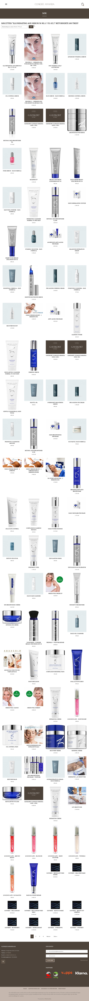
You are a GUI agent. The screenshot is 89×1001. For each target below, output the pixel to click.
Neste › (49, 936)
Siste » (55, 936)
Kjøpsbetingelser (34, 988)
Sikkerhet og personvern (49, 988)
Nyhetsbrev (62, 988)
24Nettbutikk (47, 999)
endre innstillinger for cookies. (16, 996)
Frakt (25, 988)
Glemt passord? (84, 960)
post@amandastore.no (10, 955)
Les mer (73, 994)
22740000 (8, 952)
